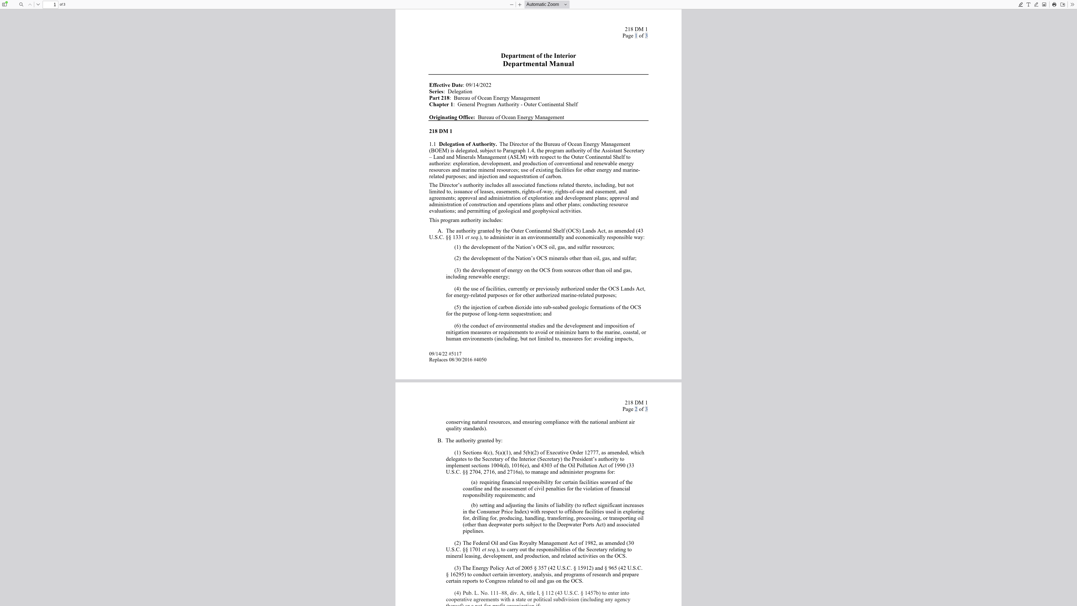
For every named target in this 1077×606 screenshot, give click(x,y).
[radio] (1021, 4)
